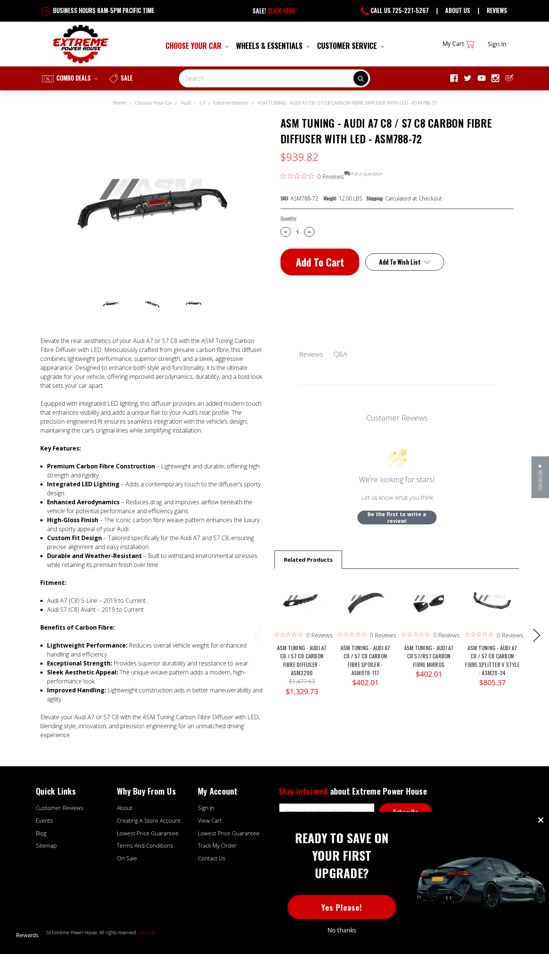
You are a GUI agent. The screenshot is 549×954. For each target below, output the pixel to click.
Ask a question (367, 174)
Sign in (497, 44)
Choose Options (429, 608)
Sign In (206, 807)
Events (44, 820)
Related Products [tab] (308, 559)
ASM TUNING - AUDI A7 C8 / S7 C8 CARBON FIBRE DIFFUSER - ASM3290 (302, 660)
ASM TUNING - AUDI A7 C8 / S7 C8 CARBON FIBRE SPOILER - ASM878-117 (365, 660)
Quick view (301, 594)
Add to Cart (301, 608)
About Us (457, 10)
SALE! (274, 10)
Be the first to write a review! (396, 517)
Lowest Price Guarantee (148, 833)
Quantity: (288, 218)
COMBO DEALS (73, 78)
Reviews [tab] (311, 354)
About (124, 807)
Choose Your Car (194, 45)
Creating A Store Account (148, 820)
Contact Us (212, 858)
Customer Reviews (60, 807)
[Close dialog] (541, 820)
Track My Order (217, 845)
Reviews (497, 10)
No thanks (342, 930)
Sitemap (46, 845)
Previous (257, 634)
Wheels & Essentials (270, 45)
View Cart (210, 820)
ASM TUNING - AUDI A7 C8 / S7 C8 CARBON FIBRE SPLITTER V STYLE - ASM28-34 (492, 660)
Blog (41, 833)
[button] (540, 477)
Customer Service (348, 45)
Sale (126, 78)
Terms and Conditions (145, 845)
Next (536, 634)
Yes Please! (342, 907)
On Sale (127, 858)
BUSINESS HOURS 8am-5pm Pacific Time (103, 10)
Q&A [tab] (340, 353)
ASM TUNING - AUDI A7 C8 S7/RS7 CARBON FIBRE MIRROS (429, 655)
